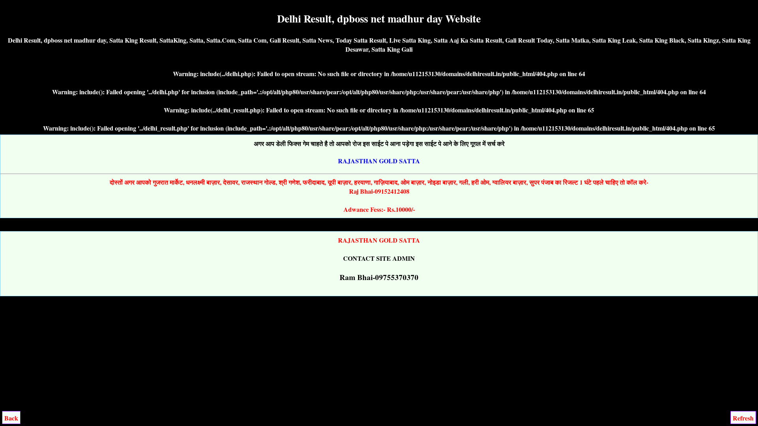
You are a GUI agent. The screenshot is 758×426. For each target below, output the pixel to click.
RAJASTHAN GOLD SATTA (379, 160)
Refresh (743, 417)
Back (11, 417)
